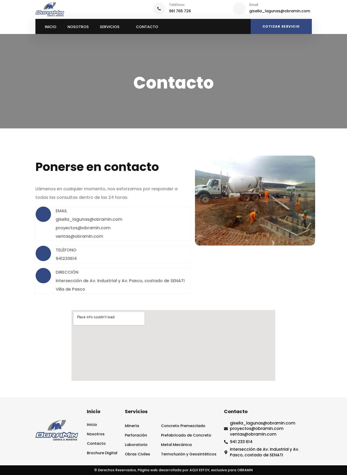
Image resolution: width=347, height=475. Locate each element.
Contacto (147, 27)
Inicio (50, 27)
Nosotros (78, 27)
